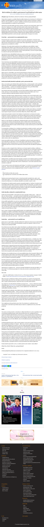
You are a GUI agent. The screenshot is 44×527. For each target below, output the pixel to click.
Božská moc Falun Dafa (6, 462)
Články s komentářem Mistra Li (8, 472)
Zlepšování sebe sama (6, 469)
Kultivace (19, 10)
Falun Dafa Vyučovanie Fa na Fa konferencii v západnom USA (20, 276)
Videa (24, 505)
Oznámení (4, 475)
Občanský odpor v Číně (27, 487)
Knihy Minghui (26, 508)
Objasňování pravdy (6, 466)
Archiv (3, 520)
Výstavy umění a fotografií (28, 473)
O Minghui (4, 519)
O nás (3, 516)
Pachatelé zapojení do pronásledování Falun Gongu (31, 463)
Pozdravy (25, 479)
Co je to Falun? (5, 452)
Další (23, 373)
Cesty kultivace (5, 468)
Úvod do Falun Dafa (6, 447)
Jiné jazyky (30, 0)
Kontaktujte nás (5, 517)
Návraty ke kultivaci (6, 460)
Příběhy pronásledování (27, 461)
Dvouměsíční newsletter (28, 513)
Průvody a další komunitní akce (29, 476)
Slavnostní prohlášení (27, 493)
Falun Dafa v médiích (27, 477)
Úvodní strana (13, 10)
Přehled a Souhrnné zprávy (28, 450)
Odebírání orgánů (26, 452)
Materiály (24, 503)
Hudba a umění (5, 489)
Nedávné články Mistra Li (28, 501)
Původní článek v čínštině (6, 357)
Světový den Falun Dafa (27, 469)
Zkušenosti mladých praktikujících (9, 463)
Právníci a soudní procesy (28, 485)
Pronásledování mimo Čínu (28, 459)
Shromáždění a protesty (27, 467)
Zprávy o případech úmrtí (28, 458)
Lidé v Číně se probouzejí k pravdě (29, 494)
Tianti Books (26, 0)
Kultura (3, 486)
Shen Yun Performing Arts (28, 475)
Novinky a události (26, 465)
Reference (24, 498)
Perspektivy (4, 473)
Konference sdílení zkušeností (28, 10)
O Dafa (3, 446)
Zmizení (24, 455)
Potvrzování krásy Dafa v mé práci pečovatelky (32, 375)
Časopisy (25, 511)
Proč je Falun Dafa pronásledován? (29, 456)
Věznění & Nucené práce (27, 453)
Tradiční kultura (5, 487)
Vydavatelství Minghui (19, 0)
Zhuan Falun (12, 285)
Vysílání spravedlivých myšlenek (8, 459)
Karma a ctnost (26, 484)
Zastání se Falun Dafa (6, 465)
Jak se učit (4, 450)
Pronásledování (26, 446)
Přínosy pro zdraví (5, 449)
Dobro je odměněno (27, 490)
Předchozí (3, 373)
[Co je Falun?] (6, 5)
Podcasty (25, 507)
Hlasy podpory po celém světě (29, 488)
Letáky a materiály (26, 510)
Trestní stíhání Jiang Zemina (28, 496)
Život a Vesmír (5, 490)
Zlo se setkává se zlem (27, 491)
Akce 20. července (26, 472)
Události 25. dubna (26, 470)
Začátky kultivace (5, 457)
